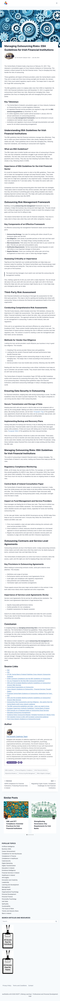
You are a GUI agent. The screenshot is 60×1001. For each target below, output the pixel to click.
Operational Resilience (11, 773)
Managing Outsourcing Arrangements (18, 712)
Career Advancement (8, 851)
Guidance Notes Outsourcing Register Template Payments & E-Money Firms (31, 715)
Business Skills (6, 849)
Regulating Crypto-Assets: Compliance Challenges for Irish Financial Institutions (43, 784)
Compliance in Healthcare (10, 858)
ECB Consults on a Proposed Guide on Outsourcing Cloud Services (28, 710)
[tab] (26, 834)
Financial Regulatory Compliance (23, 770)
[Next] (53, 817)
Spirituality (5, 904)
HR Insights (5, 877)
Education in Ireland (8, 868)
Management (6, 887)
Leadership (5, 882)
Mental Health (6, 889)
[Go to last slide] (6, 817)
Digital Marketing (7, 863)
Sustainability (6, 906)
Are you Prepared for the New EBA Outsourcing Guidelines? (26, 681)
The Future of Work (8, 908)
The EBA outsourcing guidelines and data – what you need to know (28, 706)
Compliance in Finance (9, 856)
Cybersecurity (6, 861)
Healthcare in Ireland (8, 875)
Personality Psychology (9, 899)
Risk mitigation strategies (43, 773)
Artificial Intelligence (8, 846)
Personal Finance (7, 896)
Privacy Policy (7, 985)
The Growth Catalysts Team (23, 57)
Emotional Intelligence (9, 870)
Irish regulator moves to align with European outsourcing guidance (27, 717)
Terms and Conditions (20, 985)
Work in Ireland (6, 913)
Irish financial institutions (41, 770)
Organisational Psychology (10, 892)
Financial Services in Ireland (10, 873)
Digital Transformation (9, 865)
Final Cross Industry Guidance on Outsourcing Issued (23, 719)
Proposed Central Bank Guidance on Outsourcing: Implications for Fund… (30, 693)
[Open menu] (56, 3)
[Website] (21, 762)
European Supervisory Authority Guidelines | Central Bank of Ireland (28, 708)
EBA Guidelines (9, 770)
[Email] (19, 762)
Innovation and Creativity (10, 880)
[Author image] (9, 58)
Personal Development (9, 894)
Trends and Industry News (10, 911)
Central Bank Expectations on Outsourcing (20, 687)
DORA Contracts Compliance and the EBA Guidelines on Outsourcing (28, 678)
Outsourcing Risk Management (27, 773)
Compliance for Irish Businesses (12, 853)
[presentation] (16, 809)
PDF (8, 670)
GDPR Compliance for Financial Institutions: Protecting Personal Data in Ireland (16, 784)
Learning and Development (10, 885)
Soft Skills (5, 901)
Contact (30, 985)
